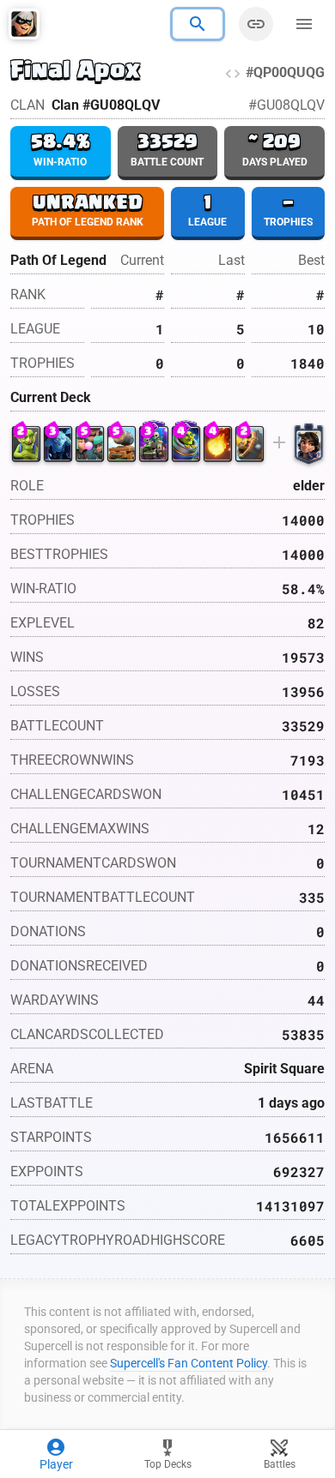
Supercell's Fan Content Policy (188, 1363)
